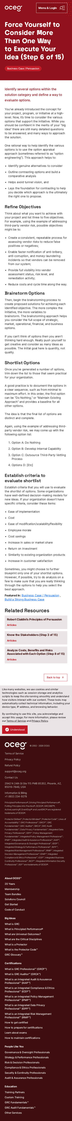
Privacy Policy (40, 720)
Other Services (13, 1112)
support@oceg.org (15, 771)
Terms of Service (16, 720)
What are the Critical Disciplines (23, 939)
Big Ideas (10, 918)
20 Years (10, 883)
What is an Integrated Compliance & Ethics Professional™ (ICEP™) (30, 989)
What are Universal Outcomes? (23, 934)
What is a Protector (16, 944)
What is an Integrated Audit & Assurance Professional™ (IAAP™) (28, 981)
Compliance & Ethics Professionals (25, 1067)
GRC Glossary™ (13, 954)
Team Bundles (13, 894)
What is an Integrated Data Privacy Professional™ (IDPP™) (25, 1007)
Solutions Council (15, 899)
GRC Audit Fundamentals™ (20, 1107)
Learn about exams (16, 1032)
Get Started (11, 904)
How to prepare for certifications (23, 1027)
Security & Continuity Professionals (25, 1072)
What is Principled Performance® (24, 929)
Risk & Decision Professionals (22, 1062)
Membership (12, 889)
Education (11, 1086)
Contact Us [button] (11, 777)
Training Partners (15, 1092)
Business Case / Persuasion (23, 68)
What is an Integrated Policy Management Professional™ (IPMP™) (29, 998)
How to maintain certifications (22, 1037)
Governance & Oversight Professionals (27, 1052)
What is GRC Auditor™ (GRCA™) (23, 974)
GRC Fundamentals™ (17, 1102)
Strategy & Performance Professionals (27, 1057)
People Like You (14, 1046)
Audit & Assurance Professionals (24, 1077)
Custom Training (14, 1097)
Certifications (13, 963)
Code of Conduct (14, 909)
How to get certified (16, 1022)
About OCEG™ (13, 878)
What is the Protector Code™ (21, 949)
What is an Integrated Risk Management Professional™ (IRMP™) (28, 1015)
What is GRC (12, 923)
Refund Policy (12, 765)
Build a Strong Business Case (24, 599)
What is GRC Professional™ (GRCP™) (26, 968)
